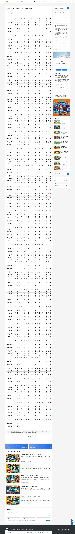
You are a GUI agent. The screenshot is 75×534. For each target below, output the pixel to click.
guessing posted (20, 1)
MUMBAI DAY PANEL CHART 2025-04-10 (31, 454)
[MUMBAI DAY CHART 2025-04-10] (13, 468)
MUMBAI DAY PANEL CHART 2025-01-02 (31, 475)
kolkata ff (33, 1)
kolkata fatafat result (23, 529)
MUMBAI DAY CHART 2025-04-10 (30, 465)
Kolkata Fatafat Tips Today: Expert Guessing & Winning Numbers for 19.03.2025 (61, 29)
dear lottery (71, 1)
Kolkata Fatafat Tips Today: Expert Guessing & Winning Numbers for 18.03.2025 (61, 33)
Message (65, 69)
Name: (8, 518)
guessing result (27, 1)
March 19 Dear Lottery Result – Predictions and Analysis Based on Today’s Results (61, 13)
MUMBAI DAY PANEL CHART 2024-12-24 (31, 497)
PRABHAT (22, 10)
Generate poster (38, 532)
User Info (64, 1)
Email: (24, 518)
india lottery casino (58, 1)
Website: (38, 518)
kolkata (7, 10)
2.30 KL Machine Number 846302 (64, 185)
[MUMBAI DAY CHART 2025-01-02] (13, 490)
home (14, 1)
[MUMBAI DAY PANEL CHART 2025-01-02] (13, 479)
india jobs (51, 1)
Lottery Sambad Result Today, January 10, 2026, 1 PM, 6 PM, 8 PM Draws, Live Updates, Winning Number (62, 76)
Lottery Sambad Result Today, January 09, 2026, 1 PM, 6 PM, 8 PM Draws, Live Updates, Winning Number (62, 95)
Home (6, 4)
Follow (59, 69)
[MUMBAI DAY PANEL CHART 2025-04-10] (13, 458)
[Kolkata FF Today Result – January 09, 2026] (57, 152)
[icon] (59, 530)
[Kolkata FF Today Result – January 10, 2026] (57, 132)
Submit (48, 520)
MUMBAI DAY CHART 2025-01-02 (29, 486)
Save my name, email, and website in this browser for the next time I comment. (21, 520)
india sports (45, 1)
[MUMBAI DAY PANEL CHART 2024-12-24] (13, 500)
